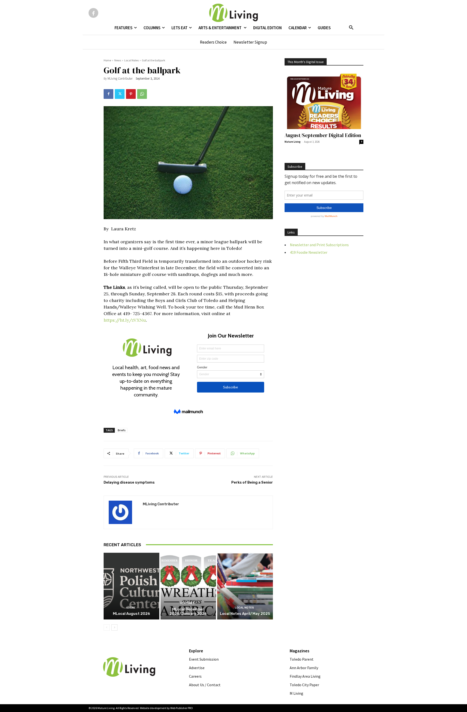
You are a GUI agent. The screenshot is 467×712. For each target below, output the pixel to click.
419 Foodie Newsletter (308, 252)
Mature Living (293, 141)
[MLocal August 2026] (131, 586)
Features (187, 603)
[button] (351, 28)
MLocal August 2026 (131, 613)
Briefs (122, 430)
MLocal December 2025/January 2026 (188, 611)
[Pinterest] (131, 94)
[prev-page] (107, 627)
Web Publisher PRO (181, 708)
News (117, 60)
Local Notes (131, 60)
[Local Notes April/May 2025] (245, 586)
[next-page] (114, 627)
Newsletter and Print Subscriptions (319, 244)
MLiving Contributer (120, 78)
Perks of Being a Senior (252, 482)
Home (107, 60)
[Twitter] (120, 94)
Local (130, 607)
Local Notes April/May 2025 (245, 613)
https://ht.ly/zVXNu (125, 320)
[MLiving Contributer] (123, 512)
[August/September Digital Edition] (324, 100)
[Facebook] (93, 13)
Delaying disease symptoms (129, 482)
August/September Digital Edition (323, 135)
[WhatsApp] (142, 94)
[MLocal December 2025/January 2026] (188, 586)
